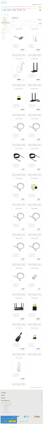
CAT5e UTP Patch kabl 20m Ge (34, 118)
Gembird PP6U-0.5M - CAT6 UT (18, 208)
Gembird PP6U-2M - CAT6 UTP (34, 208)
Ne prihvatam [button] (14, 416)
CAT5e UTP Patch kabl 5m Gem (19, 178)
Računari (4, 17)
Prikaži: (40, 23)
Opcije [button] (5, 421)
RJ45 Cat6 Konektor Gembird (34, 268)
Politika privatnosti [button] (13, 418)
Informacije (3, 392)
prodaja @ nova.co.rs (7, 412)
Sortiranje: (40, 19)
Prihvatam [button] (12, 421)
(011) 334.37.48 (6, 406)
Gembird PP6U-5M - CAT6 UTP (19, 238)
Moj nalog (3, 397)
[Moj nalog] (34, 4)
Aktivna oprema (5, 24)
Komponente (5, 19)
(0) (38, 4)
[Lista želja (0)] (36, 4)
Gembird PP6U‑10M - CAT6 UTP (34, 238)
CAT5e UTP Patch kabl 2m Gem (19, 148)
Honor (4, 37)
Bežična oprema (5, 26)
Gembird (4, 35)
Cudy (4, 34)
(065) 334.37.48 (6, 409)
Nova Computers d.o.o (5, 400)
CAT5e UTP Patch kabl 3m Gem (34, 148)
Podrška (3, 395)
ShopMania (21, 421)
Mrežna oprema (5, 22)
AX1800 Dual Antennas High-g (35, 88)
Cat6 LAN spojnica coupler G (34, 178)
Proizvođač (4, 32)
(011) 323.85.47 (6, 408)
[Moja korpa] (39, 4)
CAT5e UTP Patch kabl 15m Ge (18, 118)
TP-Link (4, 38)
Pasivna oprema (5, 27)
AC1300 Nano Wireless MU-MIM (19, 88)
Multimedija (5, 20)
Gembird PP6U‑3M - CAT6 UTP (19, 268)
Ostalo (4, 29)
